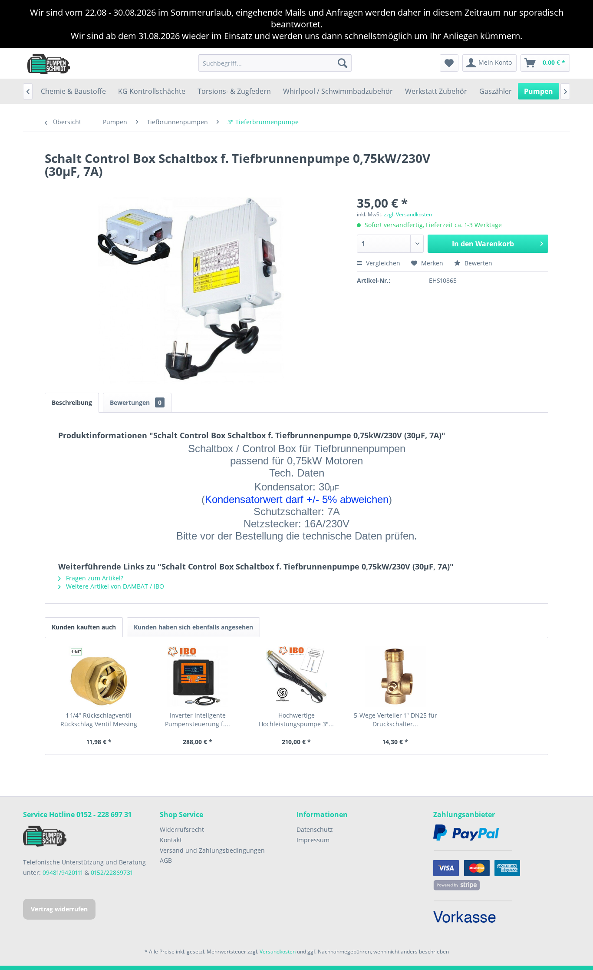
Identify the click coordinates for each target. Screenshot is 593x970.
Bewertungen (135, 402)
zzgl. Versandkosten (408, 214)
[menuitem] (275, 63)
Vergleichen (382, 263)
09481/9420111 (63, 872)
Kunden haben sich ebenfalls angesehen (193, 627)
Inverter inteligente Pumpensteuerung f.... (197, 719)
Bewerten (477, 263)
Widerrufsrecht (182, 829)
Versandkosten (278, 951)
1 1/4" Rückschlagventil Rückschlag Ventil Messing (98, 719)
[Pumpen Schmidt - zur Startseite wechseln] (48, 63)
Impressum (312, 840)
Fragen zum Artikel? (93, 578)
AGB (166, 860)
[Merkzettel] (449, 63)
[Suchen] (342, 63)
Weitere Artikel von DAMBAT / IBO (114, 586)
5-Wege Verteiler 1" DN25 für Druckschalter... (395, 719)
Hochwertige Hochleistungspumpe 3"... (296, 719)
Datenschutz (314, 829)
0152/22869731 (112, 872)
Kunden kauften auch (84, 627)
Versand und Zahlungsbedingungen (212, 850)
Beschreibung (72, 402)
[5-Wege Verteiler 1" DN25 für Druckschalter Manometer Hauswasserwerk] (395, 676)
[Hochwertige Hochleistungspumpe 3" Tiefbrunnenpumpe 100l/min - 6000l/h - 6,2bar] (296, 676)
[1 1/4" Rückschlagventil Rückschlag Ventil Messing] (99, 676)
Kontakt (171, 840)
